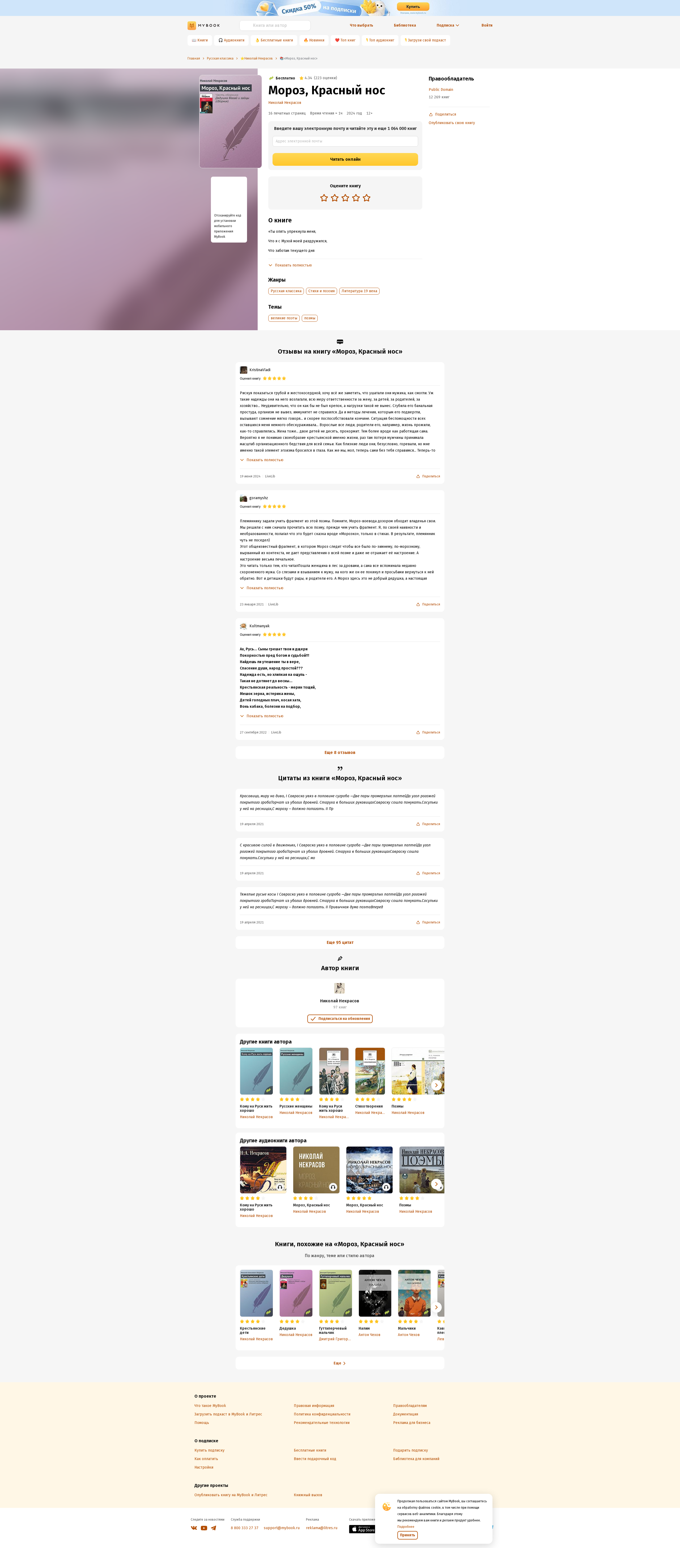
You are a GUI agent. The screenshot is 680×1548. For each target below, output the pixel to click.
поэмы (309, 318)
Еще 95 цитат (340, 942)
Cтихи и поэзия (321, 291)
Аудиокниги (234, 40)
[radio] (324, 197)
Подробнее (405, 1527)
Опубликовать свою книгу (452, 123)
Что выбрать (361, 25)
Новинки (316, 40)
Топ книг (348, 40)
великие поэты (284, 318)
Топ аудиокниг (381, 40)
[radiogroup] (345, 198)
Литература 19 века (359, 291)
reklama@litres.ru (321, 1528)
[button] (436, 1085)
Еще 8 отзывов (340, 752)
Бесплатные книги (277, 40)
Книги (202, 40)
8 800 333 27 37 (244, 1528)
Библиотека (405, 25)
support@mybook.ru (282, 1528)
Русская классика (286, 291)
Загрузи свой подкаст (427, 40)
